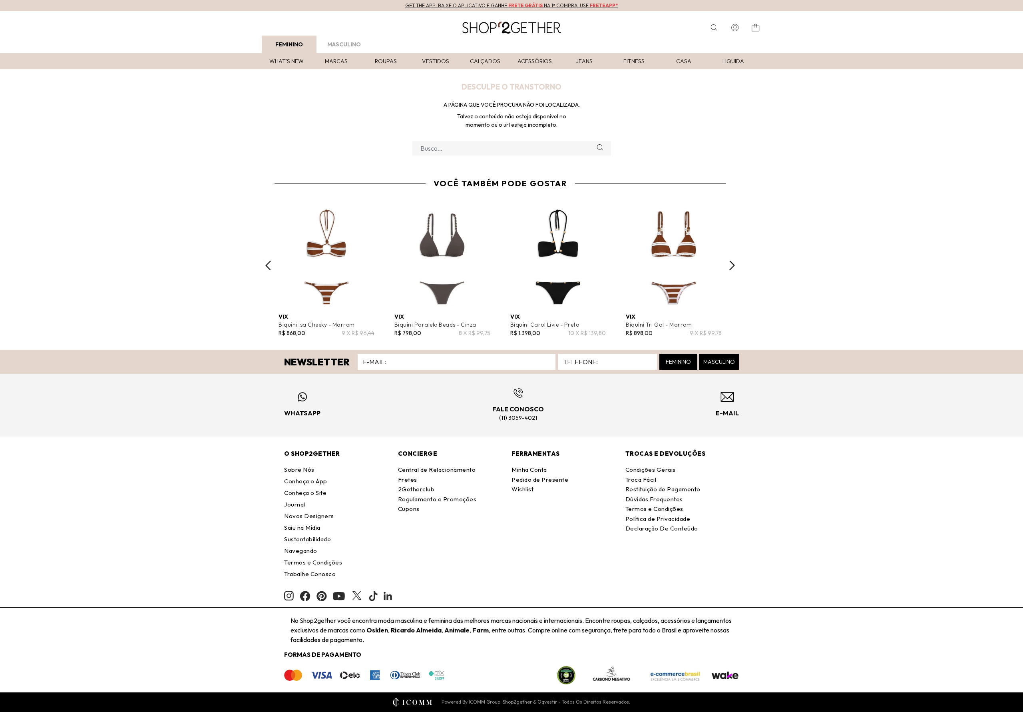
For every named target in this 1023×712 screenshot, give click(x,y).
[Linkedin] (388, 596)
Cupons (409, 509)
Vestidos (435, 61)
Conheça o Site (305, 493)
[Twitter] (357, 596)
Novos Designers (309, 516)
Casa (683, 61)
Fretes (407, 479)
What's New (286, 61)
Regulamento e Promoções (437, 499)
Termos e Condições (313, 562)
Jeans (584, 61)
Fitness (634, 61)
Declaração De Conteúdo (661, 528)
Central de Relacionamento (437, 469)
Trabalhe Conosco (310, 574)
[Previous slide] (268, 265)
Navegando (300, 550)
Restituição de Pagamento (663, 489)
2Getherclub (416, 489)
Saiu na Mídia (302, 527)
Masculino (344, 44)
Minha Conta (529, 469)
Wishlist (522, 489)
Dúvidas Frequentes (654, 499)
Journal (294, 504)
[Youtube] (339, 596)
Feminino (289, 44)
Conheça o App (305, 481)
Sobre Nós (299, 469)
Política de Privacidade (658, 519)
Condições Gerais (650, 469)
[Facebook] (305, 596)
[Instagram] (289, 596)
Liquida (733, 61)
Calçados (485, 61)
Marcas (336, 61)
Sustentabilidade (307, 539)
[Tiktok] (373, 596)
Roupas (386, 61)
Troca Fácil (641, 479)
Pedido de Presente (540, 479)
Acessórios (534, 61)
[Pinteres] (321, 596)
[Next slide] (732, 265)
